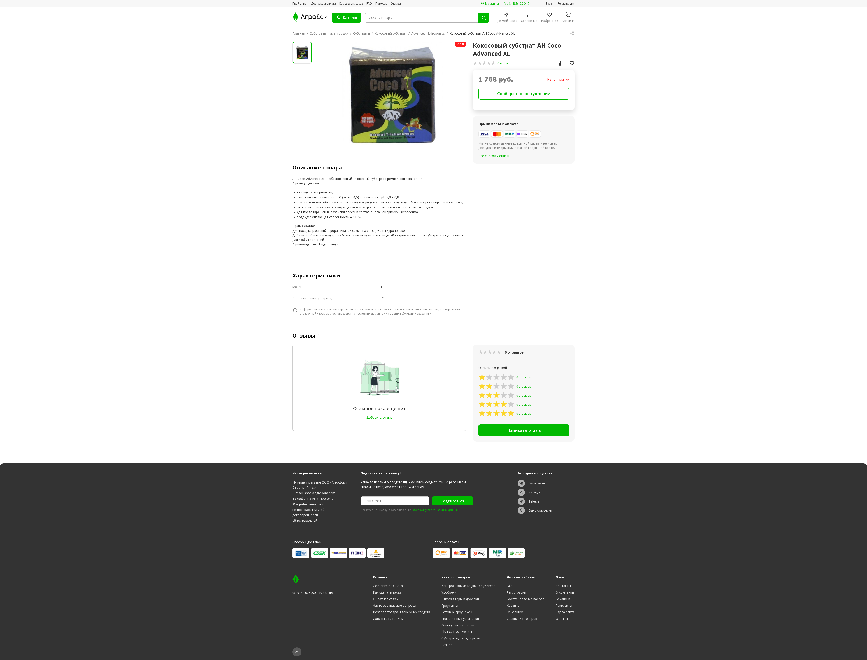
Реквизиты (564, 605)
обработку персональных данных (435, 510)
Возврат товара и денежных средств (401, 612)
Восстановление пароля (525, 599)
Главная (298, 33)
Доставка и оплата (323, 3)
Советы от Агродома (389, 618)
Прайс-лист (300, 3)
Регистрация (566, 3)
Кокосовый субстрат (391, 33)
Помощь (381, 3)
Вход (549, 3)
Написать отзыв (524, 430)
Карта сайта (565, 612)
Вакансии (563, 599)
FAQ (369, 3)
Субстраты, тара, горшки (329, 33)
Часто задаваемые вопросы (394, 605)
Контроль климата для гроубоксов (468, 586)
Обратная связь (385, 599)
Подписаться (453, 500)
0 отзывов (505, 63)
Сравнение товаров (522, 618)
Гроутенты (449, 605)
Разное (446, 645)
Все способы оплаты (494, 156)
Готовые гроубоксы (456, 612)
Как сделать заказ (351, 3)
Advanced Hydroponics (428, 33)
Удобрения (449, 592)
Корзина (513, 605)
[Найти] (483, 18)
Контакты (563, 586)
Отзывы (396, 3)
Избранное (515, 612)
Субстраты (361, 33)
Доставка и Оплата (388, 586)
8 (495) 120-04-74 (322, 498)
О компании (565, 592)
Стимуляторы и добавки (460, 599)
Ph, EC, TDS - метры (456, 631)
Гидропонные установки (460, 618)
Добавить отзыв (379, 417)
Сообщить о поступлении (523, 93)
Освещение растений (457, 625)
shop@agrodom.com (319, 493)
